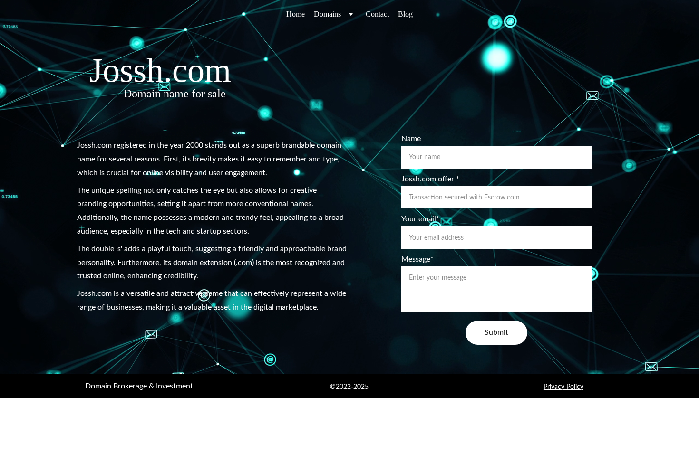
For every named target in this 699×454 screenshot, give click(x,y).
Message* (417, 259)
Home (295, 14)
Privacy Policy (563, 387)
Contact (377, 14)
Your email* (420, 219)
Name (411, 138)
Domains (327, 14)
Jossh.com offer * (430, 179)
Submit (496, 332)
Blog (405, 14)
